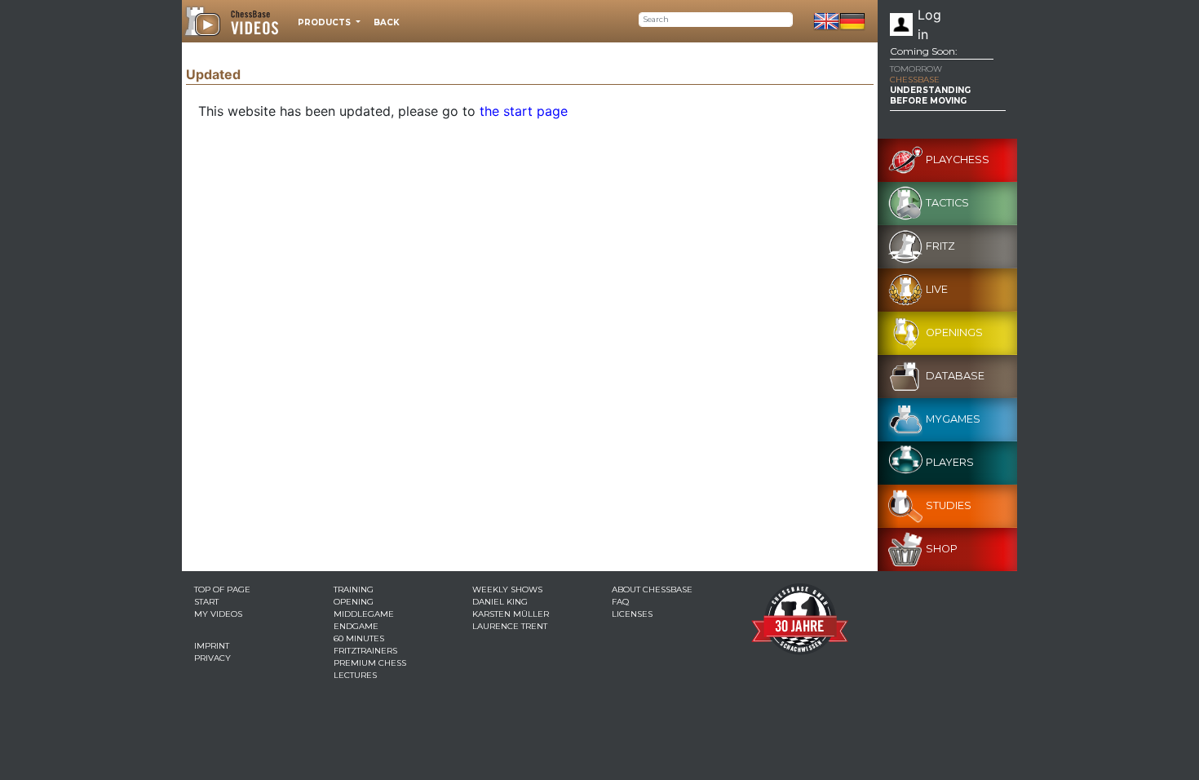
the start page (524, 111)
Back (387, 22)
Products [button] (325, 22)
